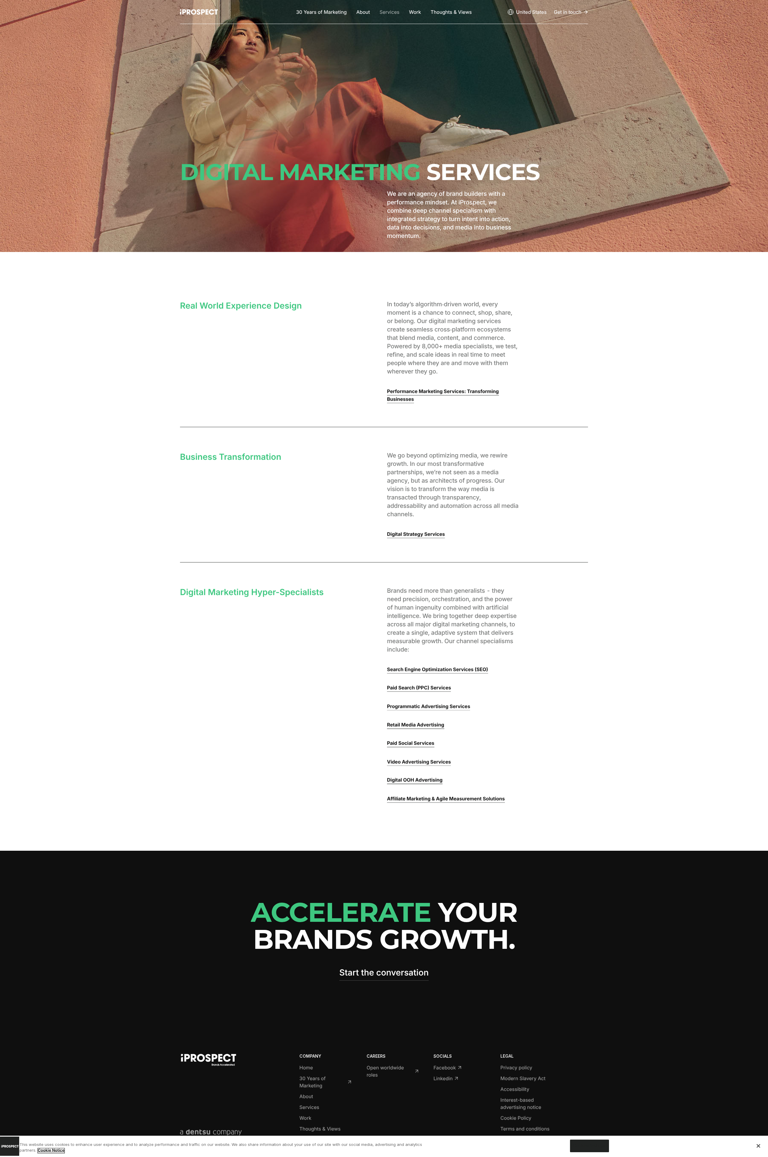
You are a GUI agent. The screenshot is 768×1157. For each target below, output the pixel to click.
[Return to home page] (199, 12)
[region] (384, 1146)
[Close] (758, 1146)
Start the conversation (384, 972)
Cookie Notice (51, 1150)
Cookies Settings (589, 1145)
